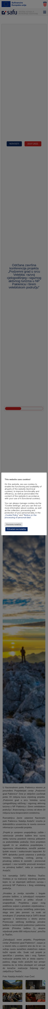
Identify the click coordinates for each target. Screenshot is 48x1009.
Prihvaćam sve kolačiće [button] (16, 529)
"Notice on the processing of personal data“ (21, 516)
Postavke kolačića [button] (13, 524)
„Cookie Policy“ (12, 515)
